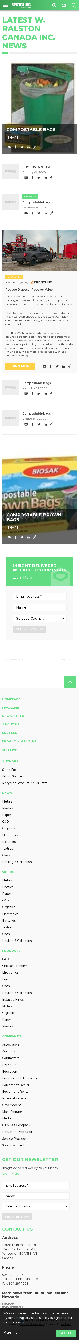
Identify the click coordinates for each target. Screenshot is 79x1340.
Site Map (9, 749)
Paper (6, 815)
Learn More (22, 577)
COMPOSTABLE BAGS (38, 167)
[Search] (73, 5)
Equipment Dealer (15, 1085)
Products (11, 950)
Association (10, 1044)
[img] (10, 171)
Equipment (10, 979)
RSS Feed (9, 732)
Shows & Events (14, 1145)
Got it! (66, 1333)
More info (10, 1332)
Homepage (11, 699)
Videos (8, 872)
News (7, 793)
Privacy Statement (19, 741)
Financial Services (15, 1098)
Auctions (8, 1051)
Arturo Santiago (13, 776)
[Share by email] (9, 147)
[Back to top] (70, 682)
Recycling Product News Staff (24, 783)
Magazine (10, 707)
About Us (10, 724)
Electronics (10, 835)
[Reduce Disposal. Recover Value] (39, 250)
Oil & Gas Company (16, 1125)
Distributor (10, 1065)
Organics (30, 196)
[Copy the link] (34, 147)
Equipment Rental (15, 1091)
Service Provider (14, 1138)
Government (11, 1105)
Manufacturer (12, 1111)
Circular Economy (15, 965)
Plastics (7, 808)
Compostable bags (36, 202)
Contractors (10, 1058)
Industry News (13, 999)
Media (6, 1118)
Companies (11, 1036)
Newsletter (13, 716)
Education (9, 1071)
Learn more (20, 366)
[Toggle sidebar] (6, 5)
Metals (7, 801)
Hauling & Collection (17, 862)
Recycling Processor (17, 1131)
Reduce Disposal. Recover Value (29, 289)
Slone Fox (9, 769)
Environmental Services (19, 1078)
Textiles (7, 848)
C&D (5, 821)
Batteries (9, 842)
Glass (6, 855)
